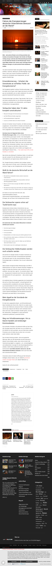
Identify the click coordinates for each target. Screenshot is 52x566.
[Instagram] (44, 3)
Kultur (37, 502)
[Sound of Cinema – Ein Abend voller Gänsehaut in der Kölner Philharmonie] (7, 436)
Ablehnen (13, 561)
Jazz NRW (37, 500)
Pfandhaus (38, 515)
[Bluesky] (48, 3)
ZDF (42, 527)
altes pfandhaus (38, 487)
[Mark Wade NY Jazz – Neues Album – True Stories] (5, 472)
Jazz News (36, 0)
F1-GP (45, 494)
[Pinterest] (9, 378)
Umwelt (37, 525)
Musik (46, 509)
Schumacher (39, 521)
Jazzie (5, 27)
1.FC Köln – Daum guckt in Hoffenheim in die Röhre (29, 466)
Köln (14, 10)
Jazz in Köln (38, 131)
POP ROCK (9, 10)
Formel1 (45, 496)
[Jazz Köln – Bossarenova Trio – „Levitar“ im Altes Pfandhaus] (37, 60)
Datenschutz (7, 547)
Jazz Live (46, 498)
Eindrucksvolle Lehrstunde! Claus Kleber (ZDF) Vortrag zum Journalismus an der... (29, 473)
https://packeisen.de (14, 396)
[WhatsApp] (12, 378)
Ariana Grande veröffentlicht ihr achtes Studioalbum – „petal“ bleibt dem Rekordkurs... (45, 67)
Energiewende (19, 369)
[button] (40, 2)
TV (46, 523)
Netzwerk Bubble (17, 0)
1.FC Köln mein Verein (41, 129)
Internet (33, 10)
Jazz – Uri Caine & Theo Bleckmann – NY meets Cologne (26, 387)
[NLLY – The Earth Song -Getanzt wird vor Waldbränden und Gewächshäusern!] (28, 436)
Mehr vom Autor (15, 429)
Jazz (17, 10)
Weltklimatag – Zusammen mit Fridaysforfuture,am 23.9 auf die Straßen (9, 387)
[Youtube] (46, 3)
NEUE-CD (38, 513)
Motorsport (5, 13)
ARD (43, 487)
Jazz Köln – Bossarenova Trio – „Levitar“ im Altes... (44, 59)
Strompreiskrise (5, 370)
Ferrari (37, 496)
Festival (41, 496)
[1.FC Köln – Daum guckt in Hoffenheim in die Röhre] (21, 466)
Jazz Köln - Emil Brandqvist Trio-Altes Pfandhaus (41, 106)
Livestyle (28, 10)
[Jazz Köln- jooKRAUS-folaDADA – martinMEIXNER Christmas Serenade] (37, 52)
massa (40, 505)
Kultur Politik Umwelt (9, 16)
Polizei (46, 515)
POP (37, 517)
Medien (45, 505)
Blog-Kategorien (9, 0)
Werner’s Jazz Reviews (41, 133)
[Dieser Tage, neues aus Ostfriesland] (5, 467)
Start (3, 16)
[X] (6, 378)
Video (41, 525)
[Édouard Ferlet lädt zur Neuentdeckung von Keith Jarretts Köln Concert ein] (42, 25)
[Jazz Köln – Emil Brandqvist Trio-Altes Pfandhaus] (37, 46)
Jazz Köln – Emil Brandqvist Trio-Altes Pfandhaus (45, 46)
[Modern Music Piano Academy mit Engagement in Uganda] (5, 461)
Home (4, 0)
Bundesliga (22, 10)
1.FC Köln (39, 485)
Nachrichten (39, 511)
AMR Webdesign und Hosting (9, 493)
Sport (43, 521)
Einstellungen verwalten (45, 561)
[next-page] (5, 446)
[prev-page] (3, 446)
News (44, 513)
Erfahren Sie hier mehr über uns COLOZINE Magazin (27, 540)
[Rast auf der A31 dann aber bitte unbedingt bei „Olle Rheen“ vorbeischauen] (21, 461)
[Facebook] (42, 3)
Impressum (30, 0)
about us (5, 497)
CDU (45, 492)
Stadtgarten (38, 523)
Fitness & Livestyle (25, 0)
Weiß (45, 525)
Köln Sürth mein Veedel (41, 128)
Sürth (43, 523)
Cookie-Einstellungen (8, 549)
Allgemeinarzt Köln (23, 504)
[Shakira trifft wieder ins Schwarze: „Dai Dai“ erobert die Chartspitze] (37, 82)
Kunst (41, 502)
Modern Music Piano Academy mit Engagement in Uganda (13, 461)
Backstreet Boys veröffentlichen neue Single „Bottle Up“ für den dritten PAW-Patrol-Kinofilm (45, 75)
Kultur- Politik (40, 10)
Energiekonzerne (12, 369)
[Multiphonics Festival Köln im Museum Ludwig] (18, 436)
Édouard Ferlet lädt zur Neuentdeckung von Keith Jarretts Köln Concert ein (41, 32)
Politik (27, 369)
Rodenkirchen (39, 519)
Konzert (42, 500)
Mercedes (38, 507)
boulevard (38, 490)
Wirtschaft (38, 527)
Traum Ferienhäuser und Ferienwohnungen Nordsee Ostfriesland (25, 494)
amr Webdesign (23, 506)
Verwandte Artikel (7, 429)
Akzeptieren (29, 561)
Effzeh (41, 494)
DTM (37, 494)
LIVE (37, 505)
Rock (40, 517)
